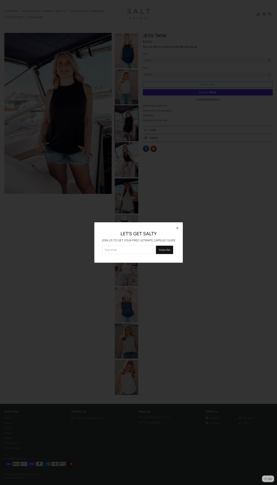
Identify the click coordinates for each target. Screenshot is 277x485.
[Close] (177, 228)
